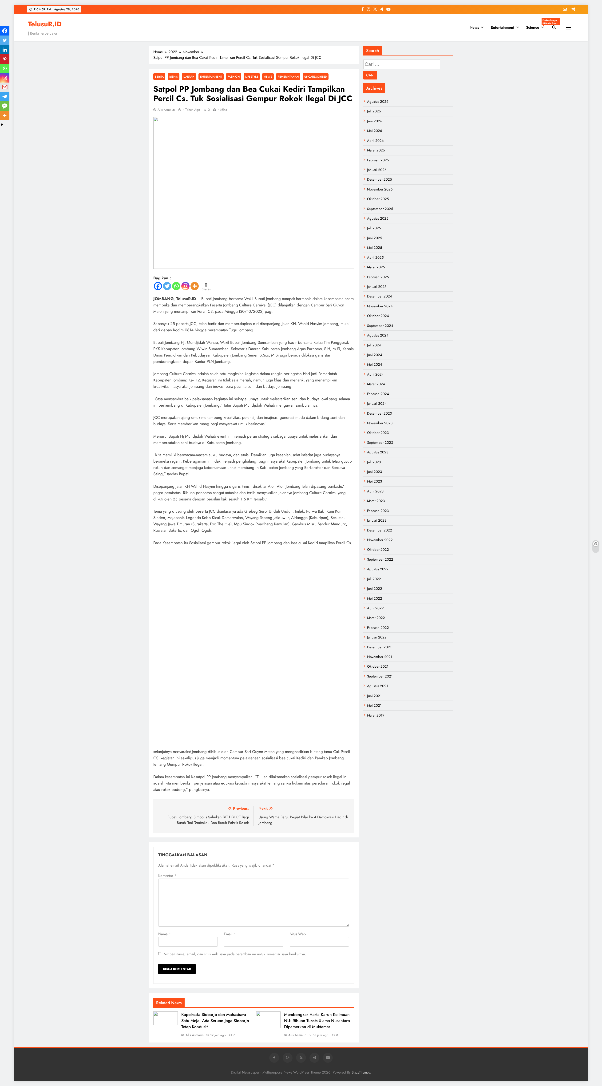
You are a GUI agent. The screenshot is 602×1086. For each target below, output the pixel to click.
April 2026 (375, 140)
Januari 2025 (376, 286)
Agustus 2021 (377, 686)
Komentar (167, 875)
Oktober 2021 (377, 666)
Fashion (234, 77)
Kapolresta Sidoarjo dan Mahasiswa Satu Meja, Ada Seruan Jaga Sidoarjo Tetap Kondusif (215, 1020)
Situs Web (298, 934)
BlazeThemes (361, 1072)
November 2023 (379, 423)
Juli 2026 (374, 111)
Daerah (188, 77)
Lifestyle (251, 77)
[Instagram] (185, 286)
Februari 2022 (378, 627)
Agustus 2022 (377, 569)
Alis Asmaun (166, 109)
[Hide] (2, 125)
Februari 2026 (378, 160)
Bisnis (173, 77)
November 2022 (380, 540)
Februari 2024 (378, 393)
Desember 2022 (379, 530)
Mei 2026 (374, 130)
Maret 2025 (376, 267)
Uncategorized (315, 77)
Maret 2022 (376, 617)
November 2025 (379, 189)
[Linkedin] (4, 49)
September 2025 (380, 208)
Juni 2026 (374, 121)
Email (230, 934)
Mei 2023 (374, 481)
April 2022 (375, 608)
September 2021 (380, 676)
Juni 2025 (374, 238)
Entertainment (502, 27)
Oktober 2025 (378, 199)
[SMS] (4, 106)
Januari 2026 (377, 169)
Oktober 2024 (378, 315)
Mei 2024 (374, 364)
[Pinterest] (4, 59)
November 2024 (380, 306)
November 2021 (379, 656)
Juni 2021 (374, 695)
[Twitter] (167, 286)
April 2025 (375, 257)
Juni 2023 (374, 471)
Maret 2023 (376, 500)
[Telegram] (4, 96)
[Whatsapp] (176, 286)
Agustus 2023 (377, 452)
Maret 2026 (376, 150)
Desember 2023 (379, 413)
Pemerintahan (288, 77)
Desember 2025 (379, 179)
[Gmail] (4, 87)
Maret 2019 (375, 715)
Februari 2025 (378, 277)
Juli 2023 (374, 462)
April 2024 (375, 374)
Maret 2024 (376, 384)
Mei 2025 (374, 247)
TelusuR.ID (45, 24)
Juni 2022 (374, 588)
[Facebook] (158, 286)
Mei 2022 (374, 598)
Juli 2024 (374, 345)
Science (536, 26)
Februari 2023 (378, 510)
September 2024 (380, 325)
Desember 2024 (379, 296)
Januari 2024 (377, 403)
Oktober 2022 (378, 549)
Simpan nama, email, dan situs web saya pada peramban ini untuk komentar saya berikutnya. (235, 954)
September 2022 (380, 559)
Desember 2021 (379, 647)
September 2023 (380, 442)
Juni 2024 (374, 354)
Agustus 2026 (377, 101)
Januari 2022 (377, 637)
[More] (194, 286)
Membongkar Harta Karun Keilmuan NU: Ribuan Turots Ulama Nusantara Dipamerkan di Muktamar (317, 1020)
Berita (159, 77)
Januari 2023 (376, 520)
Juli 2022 (374, 579)
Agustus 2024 (377, 335)
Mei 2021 (374, 705)
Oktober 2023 (378, 432)
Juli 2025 (374, 228)
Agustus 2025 (377, 218)
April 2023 (375, 491)
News (474, 27)
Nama (164, 934)
